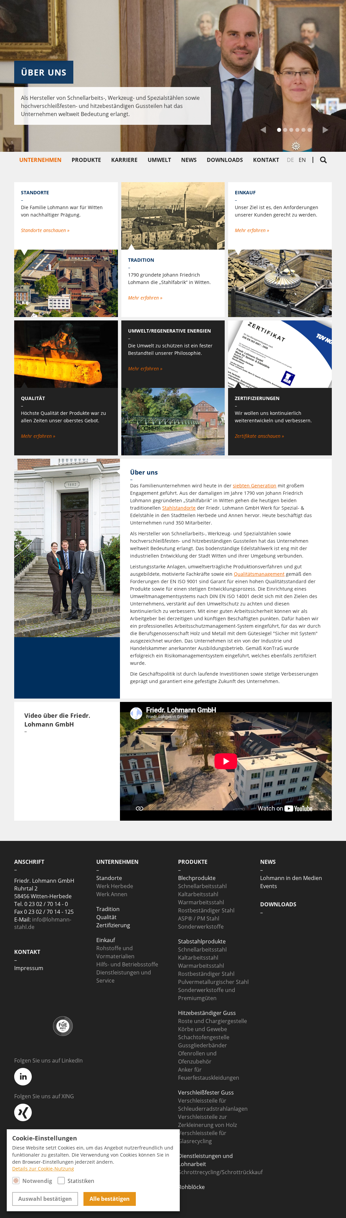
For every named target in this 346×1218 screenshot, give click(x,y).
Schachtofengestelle (203, 1037)
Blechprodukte (197, 878)
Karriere (124, 160)
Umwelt (159, 160)
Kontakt (266, 160)
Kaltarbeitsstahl (198, 894)
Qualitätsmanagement (259, 574)
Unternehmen (40, 160)
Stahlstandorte (179, 508)
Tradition (108, 909)
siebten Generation (254, 485)
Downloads (225, 160)
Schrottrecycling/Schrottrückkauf (220, 1172)
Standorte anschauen (44, 230)
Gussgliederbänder (202, 1045)
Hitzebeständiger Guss (207, 1013)
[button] (263, 131)
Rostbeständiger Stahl (206, 910)
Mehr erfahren (37, 436)
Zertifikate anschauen (258, 436)
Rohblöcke (191, 1187)
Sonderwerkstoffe (201, 926)
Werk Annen (111, 894)
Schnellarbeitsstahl (202, 886)
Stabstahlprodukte (202, 941)
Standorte (109, 878)
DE (290, 160)
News (189, 160)
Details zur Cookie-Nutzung (43, 1169)
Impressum (28, 968)
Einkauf (105, 940)
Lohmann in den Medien (291, 878)
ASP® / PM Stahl (198, 918)
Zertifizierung (113, 925)
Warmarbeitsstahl (201, 902)
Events (268, 886)
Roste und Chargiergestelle (212, 1021)
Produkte (86, 160)
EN (302, 160)
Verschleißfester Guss (206, 1092)
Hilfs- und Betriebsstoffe (127, 964)
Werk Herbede (114, 886)
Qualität (106, 917)
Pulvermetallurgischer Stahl (213, 982)
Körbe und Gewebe (202, 1029)
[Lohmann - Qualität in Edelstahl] (290, 15)
